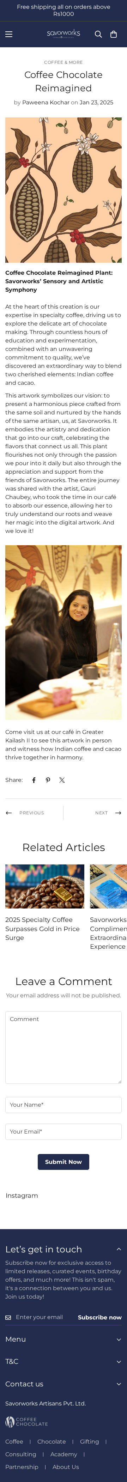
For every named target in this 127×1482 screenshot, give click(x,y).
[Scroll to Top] (114, 1445)
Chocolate (51, 1441)
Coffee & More (63, 62)
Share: (14, 780)
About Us (66, 1467)
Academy (63, 1454)
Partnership (21, 1467)
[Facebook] (34, 780)
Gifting (89, 1441)
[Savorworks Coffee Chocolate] (63, 34)
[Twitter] (62, 780)
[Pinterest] (48, 780)
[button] (113, 34)
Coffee (14, 1441)
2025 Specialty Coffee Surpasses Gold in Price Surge (42, 928)
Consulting (20, 1454)
